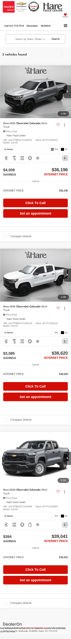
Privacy (43, 628)
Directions (32, 26)
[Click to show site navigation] (65, 26)
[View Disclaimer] (38, 158)
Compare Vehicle (20, 236)
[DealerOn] (12, 624)
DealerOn (25, 628)
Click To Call (35, 203)
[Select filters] (58, 54)
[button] (14, 26)
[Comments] (65, 158)
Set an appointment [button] (35, 213)
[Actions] (64, 125)
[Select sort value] (65, 54)
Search (55, 39)
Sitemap (35, 628)
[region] (35, 190)
